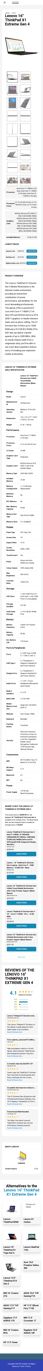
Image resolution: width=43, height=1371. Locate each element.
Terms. (22, 1366)
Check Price (21, 854)
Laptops (7, 13)
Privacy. (28, 1366)
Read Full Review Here (14, 1032)
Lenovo (21, 1163)
